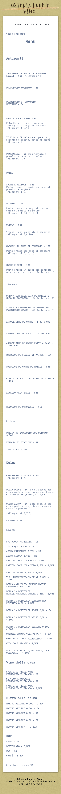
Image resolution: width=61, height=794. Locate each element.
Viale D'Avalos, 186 (18, 781)
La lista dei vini (38, 24)
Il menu (15, 24)
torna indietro (15, 34)
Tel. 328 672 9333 (30, 784)
